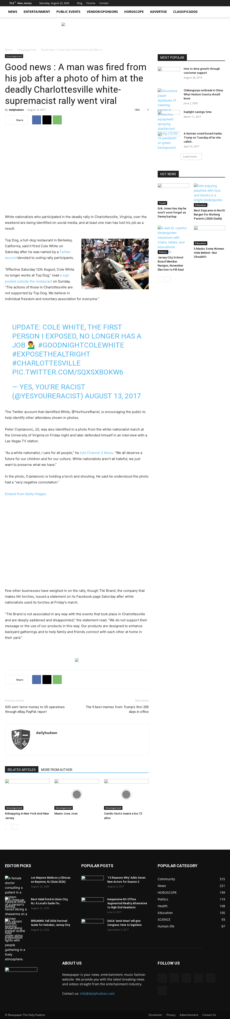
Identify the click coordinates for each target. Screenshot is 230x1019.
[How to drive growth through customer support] (169, 75)
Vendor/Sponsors (102, 11)
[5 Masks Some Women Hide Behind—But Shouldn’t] (209, 235)
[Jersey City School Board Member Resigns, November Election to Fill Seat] (173, 240)
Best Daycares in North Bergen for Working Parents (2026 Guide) (209, 214)
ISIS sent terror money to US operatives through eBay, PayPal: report (35, 709)
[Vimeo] (206, 3)
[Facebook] (184, 3)
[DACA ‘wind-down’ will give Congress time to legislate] (92, 923)
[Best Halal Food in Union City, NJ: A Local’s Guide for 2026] (16, 918)
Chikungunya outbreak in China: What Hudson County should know (203, 94)
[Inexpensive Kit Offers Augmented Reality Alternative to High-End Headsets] (92, 902)
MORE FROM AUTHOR (56, 770)
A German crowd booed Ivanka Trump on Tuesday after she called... (203, 137)
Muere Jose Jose (65, 813)
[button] (219, 12)
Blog (79, 3)
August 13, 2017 (113, 396)
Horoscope (134, 11)
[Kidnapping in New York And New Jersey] (27, 794)
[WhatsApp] (57, 119)
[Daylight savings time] (169, 117)
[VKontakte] (214, 3)
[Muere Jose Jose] (76, 794)
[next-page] (15, 827)
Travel (162, 202)
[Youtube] (221, 3)
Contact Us (209, 1015)
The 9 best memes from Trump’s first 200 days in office (117, 709)
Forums (90, 3)
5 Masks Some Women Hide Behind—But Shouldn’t (209, 252)
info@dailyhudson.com (97, 993)
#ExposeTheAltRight (51, 354)
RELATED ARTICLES (22, 770)
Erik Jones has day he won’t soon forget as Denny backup (172, 212)
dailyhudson (16, 109)
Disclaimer (155, 1015)
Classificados (185, 11)
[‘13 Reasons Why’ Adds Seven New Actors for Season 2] (92, 882)
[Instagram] (192, 3)
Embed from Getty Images (25, 494)
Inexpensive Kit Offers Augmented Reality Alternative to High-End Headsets (127, 903)
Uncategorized (27, 50)
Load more (190, 156)
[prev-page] (8, 827)
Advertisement (189, 1015)
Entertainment (37, 11)
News (12, 11)
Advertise (158, 11)
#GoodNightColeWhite (81, 345)
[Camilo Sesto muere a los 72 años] (126, 794)
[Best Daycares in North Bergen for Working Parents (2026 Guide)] (209, 195)
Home (9, 50)
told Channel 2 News (96, 453)
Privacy (170, 1015)
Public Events (68, 11)
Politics (163, 252)
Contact (104, 3)
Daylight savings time (198, 112)
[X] (199, 3)
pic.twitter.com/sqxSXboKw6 (67, 372)
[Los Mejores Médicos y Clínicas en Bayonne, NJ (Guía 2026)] (16, 892)
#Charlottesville (46, 363)
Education (200, 204)
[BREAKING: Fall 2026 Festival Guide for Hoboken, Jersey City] (16, 940)
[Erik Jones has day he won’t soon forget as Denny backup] (173, 194)
